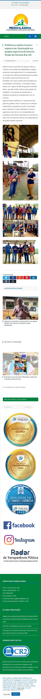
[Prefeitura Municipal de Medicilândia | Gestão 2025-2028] (20, 21)
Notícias (35, 61)
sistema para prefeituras (29, 662)
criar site (16, 662)
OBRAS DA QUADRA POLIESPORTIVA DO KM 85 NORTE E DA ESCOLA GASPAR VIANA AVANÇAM (20, 323)
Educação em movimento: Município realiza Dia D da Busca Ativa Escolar (20, 378)
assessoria (18, 664)
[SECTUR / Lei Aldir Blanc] (20, 338)
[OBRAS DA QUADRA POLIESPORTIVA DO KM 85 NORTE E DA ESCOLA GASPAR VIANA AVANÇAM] (20, 308)
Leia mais (20, 688)
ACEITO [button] (15, 694)
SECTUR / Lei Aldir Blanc (20, 5)
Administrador (10, 61)
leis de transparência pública (12, 670)
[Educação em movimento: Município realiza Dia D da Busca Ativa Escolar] (20, 363)
